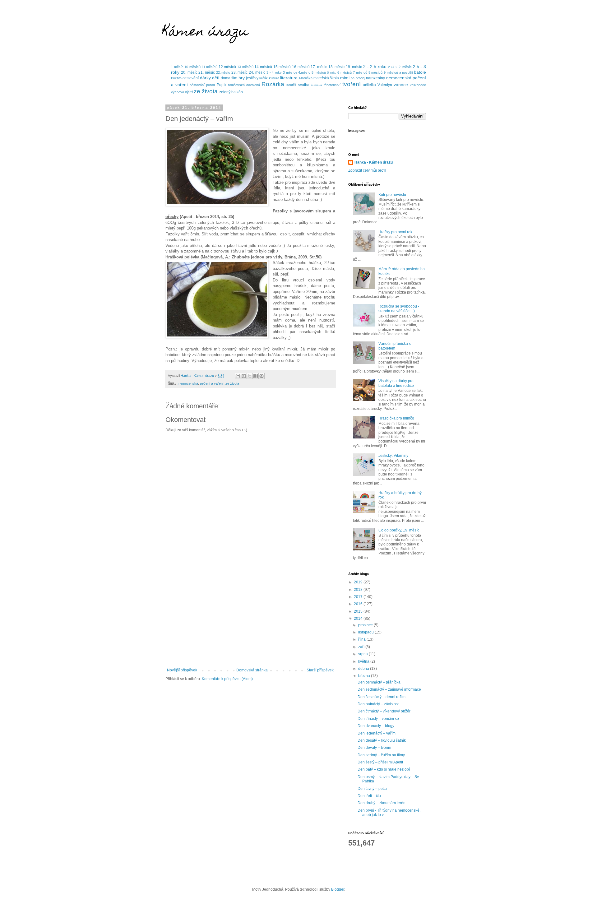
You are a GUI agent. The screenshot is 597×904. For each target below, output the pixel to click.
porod (210, 85)
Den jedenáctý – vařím (377, 733)
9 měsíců (391, 72)
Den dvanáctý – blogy (376, 726)
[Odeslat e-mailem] (238, 376)
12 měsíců (227, 67)
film (234, 78)
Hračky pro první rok (395, 232)
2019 (358, 582)
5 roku (331, 72)
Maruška (305, 78)
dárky (205, 77)
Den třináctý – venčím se (378, 718)
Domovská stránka (252, 670)
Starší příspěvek (320, 670)
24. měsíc (257, 72)
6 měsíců (344, 72)
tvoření (351, 84)
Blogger (337, 889)
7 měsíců (360, 72)
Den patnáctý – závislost (378, 704)
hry (241, 77)
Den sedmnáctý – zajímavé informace (389, 689)
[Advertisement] (250, 616)
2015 (358, 611)
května (364, 661)
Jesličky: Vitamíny (393, 455)
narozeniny (375, 78)
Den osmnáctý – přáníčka (379, 682)
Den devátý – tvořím (374, 747)
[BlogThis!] (244, 376)
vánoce (401, 84)
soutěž (291, 85)
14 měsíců (263, 67)
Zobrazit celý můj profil (367, 170)
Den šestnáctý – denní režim (381, 697)
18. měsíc (336, 67)
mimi (344, 77)
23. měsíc (239, 72)
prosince (366, 625)
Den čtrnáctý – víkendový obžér (384, 711)
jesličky (252, 78)
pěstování (197, 85)
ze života (206, 91)
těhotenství (332, 85)
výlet (189, 92)
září (361, 647)
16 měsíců (301, 67)
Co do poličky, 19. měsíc (398, 530)
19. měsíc (354, 67)
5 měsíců (319, 72)
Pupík (221, 85)
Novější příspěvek (182, 670)
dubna (364, 668)
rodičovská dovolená (244, 85)
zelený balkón (231, 92)
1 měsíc (177, 67)
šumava (316, 85)
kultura (274, 78)
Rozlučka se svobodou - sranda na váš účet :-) (398, 308)
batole (420, 72)
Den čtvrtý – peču (372, 788)
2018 (358, 589)
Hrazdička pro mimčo (396, 418)
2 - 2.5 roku (374, 66)
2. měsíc (405, 67)
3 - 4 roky (274, 72)
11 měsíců (210, 67)
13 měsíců (245, 67)
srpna (363, 654)
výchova (177, 92)
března (364, 676)
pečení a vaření (212, 383)
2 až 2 (392, 67)
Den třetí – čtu (369, 796)
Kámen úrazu (205, 32)
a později (406, 72)
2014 (358, 618)
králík (263, 78)
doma (225, 78)
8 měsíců (375, 72)
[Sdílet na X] (250, 376)
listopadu (366, 632)
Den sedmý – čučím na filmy (381, 755)
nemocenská (398, 77)
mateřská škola (326, 78)
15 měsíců (282, 67)
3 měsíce (290, 72)
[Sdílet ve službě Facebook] (255, 376)
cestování (191, 78)
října (362, 639)
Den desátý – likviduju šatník (382, 740)
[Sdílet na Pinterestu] (261, 376)
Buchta (176, 78)
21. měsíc (206, 72)
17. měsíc (319, 67)
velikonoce (418, 85)
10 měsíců (192, 67)
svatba (303, 85)
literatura (289, 77)
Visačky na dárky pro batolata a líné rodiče (396, 383)
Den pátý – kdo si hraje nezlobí (384, 769)
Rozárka (272, 84)
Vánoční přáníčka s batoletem (394, 345)
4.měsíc (304, 72)
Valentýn (384, 85)
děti (215, 77)
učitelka (369, 85)
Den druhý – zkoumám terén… (383, 803)
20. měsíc (189, 72)
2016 (358, 604)
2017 (358, 597)
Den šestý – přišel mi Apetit (380, 762)
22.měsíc (223, 72)
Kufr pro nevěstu (392, 194)
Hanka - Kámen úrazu (373, 162)
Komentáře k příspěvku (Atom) (227, 679)
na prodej (358, 78)
